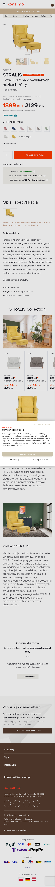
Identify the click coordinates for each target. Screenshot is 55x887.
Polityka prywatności (43, 425)
